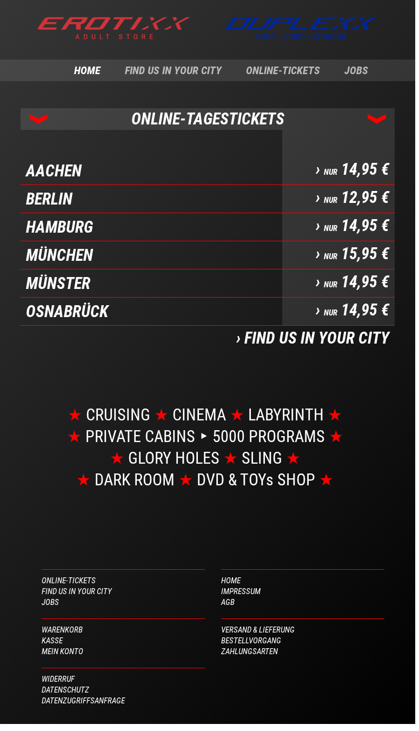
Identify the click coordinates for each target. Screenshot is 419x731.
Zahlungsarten (249, 651)
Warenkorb (62, 630)
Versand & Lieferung (258, 630)
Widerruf (58, 679)
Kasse (52, 641)
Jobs (356, 70)
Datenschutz (65, 690)
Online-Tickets (283, 70)
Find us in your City (173, 70)
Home (87, 70)
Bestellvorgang (251, 641)
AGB (228, 602)
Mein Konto (62, 651)
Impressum (241, 591)
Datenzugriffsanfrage (83, 701)
